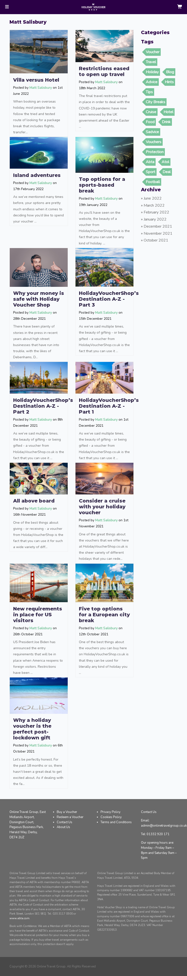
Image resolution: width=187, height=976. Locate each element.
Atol (165, 161)
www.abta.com (19, 918)
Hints (169, 82)
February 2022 (156, 212)
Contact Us (64, 822)
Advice (152, 82)
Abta (150, 161)
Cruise (151, 112)
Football (153, 181)
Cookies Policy (111, 817)
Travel (151, 62)
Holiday (152, 72)
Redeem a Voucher (70, 817)
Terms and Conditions (116, 822)
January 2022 (155, 219)
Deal (167, 171)
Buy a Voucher (67, 812)
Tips (149, 92)
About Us (63, 827)
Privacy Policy (111, 812)
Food (150, 122)
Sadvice (152, 132)
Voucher (152, 52)
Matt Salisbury (40, 87)
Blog (170, 72)
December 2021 (158, 226)
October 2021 (156, 240)
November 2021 (158, 233)
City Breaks (155, 102)
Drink (166, 122)
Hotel (168, 112)
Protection (155, 152)
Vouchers (153, 142)
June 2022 (153, 198)
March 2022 (154, 205)
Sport (150, 171)
